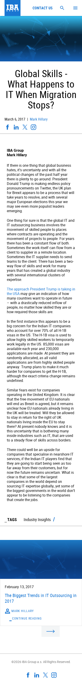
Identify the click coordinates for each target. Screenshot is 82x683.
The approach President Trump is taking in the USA (41, 291)
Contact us (43, 7)
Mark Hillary (38, 119)
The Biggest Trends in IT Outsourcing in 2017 (41, 598)
